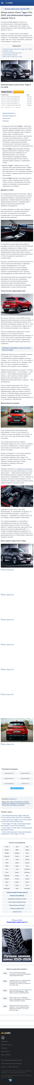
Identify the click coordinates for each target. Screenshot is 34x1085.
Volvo (17, 888)
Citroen (17, 856)
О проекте (4, 1041)
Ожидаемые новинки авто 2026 (17, 899)
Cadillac (7, 853)
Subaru (17, 882)
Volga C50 (19, 997)
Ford (7, 859)
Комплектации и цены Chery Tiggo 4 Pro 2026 (17, 49)
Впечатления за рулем (10, 55)
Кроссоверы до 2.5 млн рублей (16, 803)
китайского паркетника (24, 469)
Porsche (17, 878)
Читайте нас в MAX (17, 788)
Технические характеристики (12, 53)
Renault (27, 878)
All (9, 3)
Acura (6, 846)
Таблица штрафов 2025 (17, 908)
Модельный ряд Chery (9, 113)
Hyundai (27, 862)
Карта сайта (5, 1051)
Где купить (6, 121)
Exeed (27, 856)
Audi (17, 846)
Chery (27, 853)
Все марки (27, 888)
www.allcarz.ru (12, 799)
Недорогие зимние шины (8, 778)
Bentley (7, 849)
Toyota (17, 885)
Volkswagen (7, 888)
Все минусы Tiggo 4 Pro (9, 115)
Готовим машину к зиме (9, 773)
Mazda (17, 872)
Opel (27, 875)
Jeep (27, 866)
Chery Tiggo (9, 802)
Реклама (4, 1048)
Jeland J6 (20, 989)
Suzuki (27, 882)
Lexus (6, 872)
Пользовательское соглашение (11, 1063)
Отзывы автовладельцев (8, 783)
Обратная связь (6, 1045)
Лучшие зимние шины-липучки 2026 (17, 9)
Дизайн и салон (8, 51)
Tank (7, 885)
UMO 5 (11, 972)
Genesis (27, 859)
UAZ (27, 885)
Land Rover (27, 869)
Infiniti (6, 866)
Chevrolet (6, 856)
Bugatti (27, 849)
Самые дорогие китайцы (25, 778)
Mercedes (27, 872)
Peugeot (7, 878)
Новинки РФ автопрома (25, 773)
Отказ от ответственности (10, 1067)
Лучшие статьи (17, 911)
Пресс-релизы (6, 1054)
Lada (17, 869)
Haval (6, 862)
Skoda (6, 882)
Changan (17, 853)
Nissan (17, 875)
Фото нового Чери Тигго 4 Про (12, 56)
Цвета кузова (6, 118)
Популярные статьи (25, 783)
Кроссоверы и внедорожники (17, 902)
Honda (17, 862)
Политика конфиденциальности (11, 1060)
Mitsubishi (6, 875)
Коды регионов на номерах (17, 905)
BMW (17, 849)
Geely (17, 859)
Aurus (27, 846)
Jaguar (17, 866)
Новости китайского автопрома (15, 805)
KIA (7, 869)
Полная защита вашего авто (16, 922)
